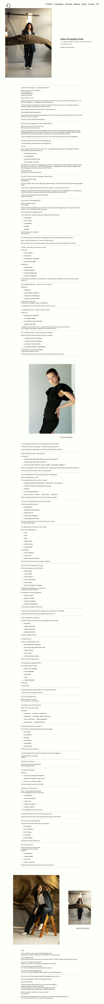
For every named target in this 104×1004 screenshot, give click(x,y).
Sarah (78, 928)
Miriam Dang (68, 437)
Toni (61, 437)
